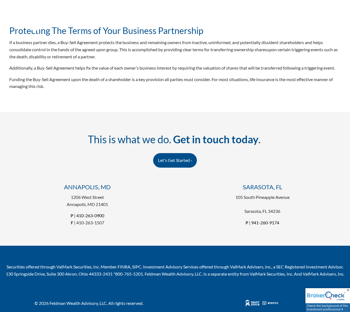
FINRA (124, 266)
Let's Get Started (175, 160)
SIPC (136, 266)
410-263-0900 (90, 215)
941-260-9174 (265, 222)
